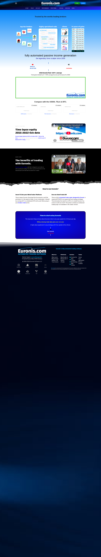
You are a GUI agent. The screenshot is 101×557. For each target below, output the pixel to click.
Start (77, 3)
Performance (45, 8)
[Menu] (16, 3)
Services (67, 8)
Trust (32, 8)
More (73, 8)
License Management (36, 257)
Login (83, 3)
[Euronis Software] (50, 3)
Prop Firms (53, 8)
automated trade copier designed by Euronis (71, 197)
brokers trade (22, 202)
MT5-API (38, 8)
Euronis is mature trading (21, 167)
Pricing (61, 8)
